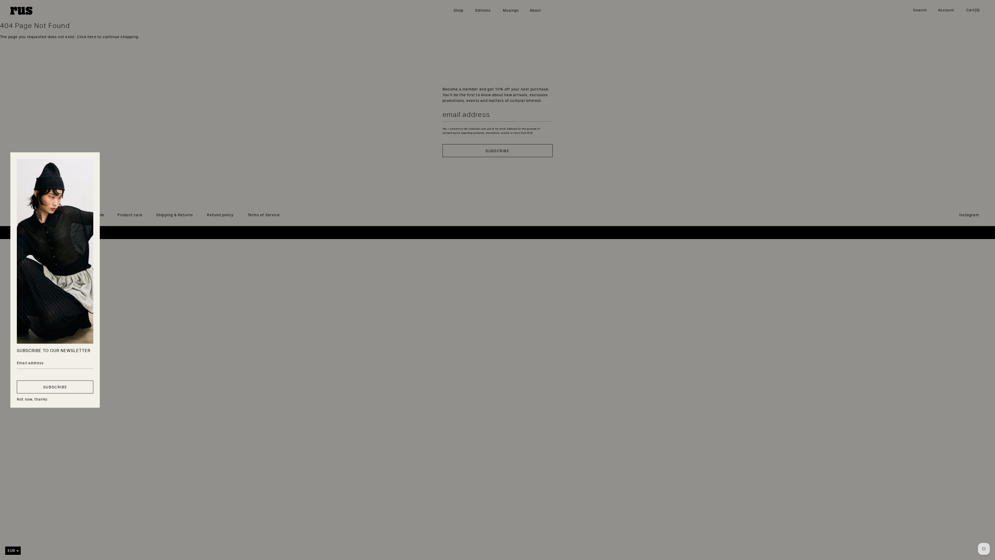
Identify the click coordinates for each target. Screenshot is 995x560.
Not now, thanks (32, 399)
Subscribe (55, 387)
